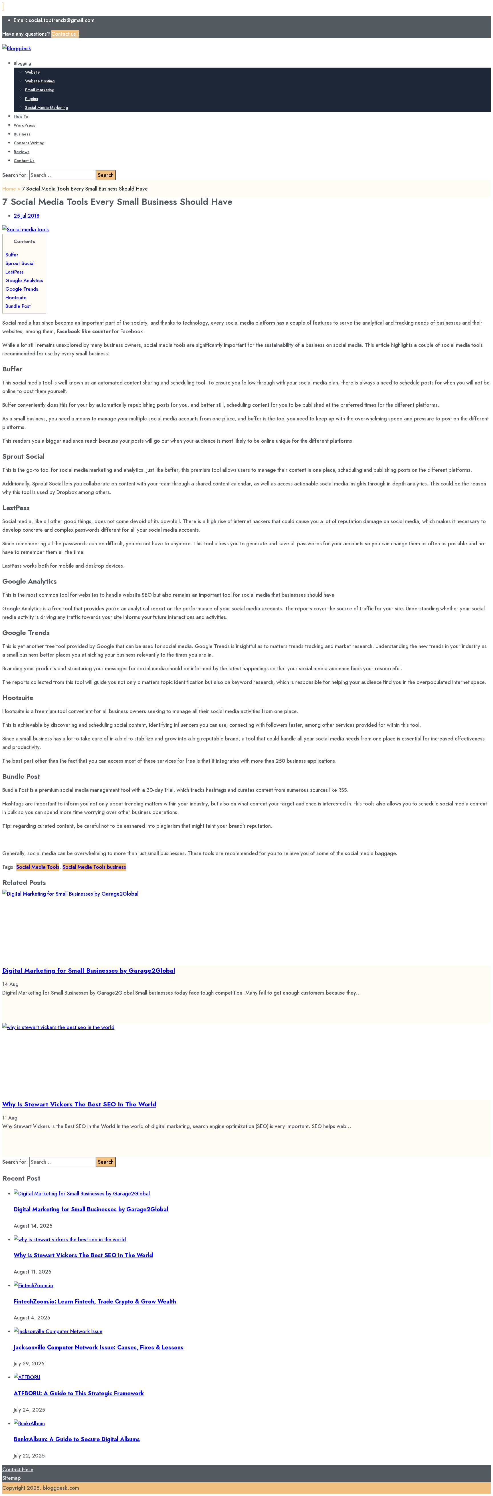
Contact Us (24, 160)
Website (32, 72)
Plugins (31, 99)
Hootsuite (16, 297)
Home (9, 189)
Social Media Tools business (94, 867)
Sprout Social (20, 263)
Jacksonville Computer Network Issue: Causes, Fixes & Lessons (98, 1347)
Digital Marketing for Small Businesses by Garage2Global (88, 970)
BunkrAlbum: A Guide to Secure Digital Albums (77, 1439)
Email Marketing (39, 90)
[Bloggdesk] (16, 48)
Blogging (22, 63)
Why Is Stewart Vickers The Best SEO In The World (79, 1104)
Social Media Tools (37, 867)
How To (21, 116)
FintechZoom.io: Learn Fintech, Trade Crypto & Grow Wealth (95, 1301)
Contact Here (17, 1469)
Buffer (11, 254)
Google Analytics (24, 280)
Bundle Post (18, 306)
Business (22, 134)
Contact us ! (65, 34)
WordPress (24, 125)
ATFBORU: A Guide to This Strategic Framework (79, 1393)
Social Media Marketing (46, 107)
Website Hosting (39, 81)
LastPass (14, 271)
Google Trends (21, 289)
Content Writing (29, 143)
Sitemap (11, 1478)
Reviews (21, 152)
